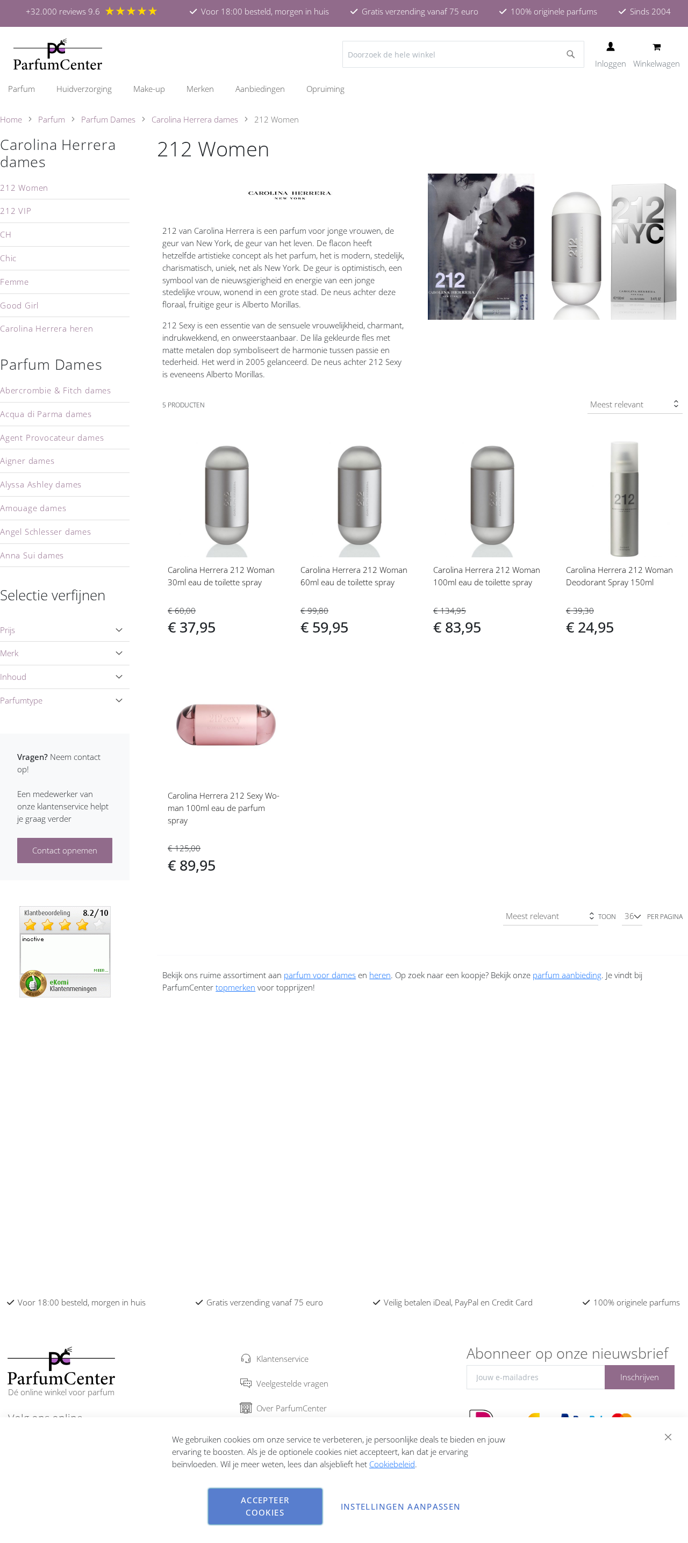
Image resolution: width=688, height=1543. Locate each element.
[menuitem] (27, 89)
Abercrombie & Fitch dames (55, 390)
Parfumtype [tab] (21, 700)
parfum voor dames (320, 975)
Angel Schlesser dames (45, 531)
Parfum (51, 119)
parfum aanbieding (567, 975)
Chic (8, 258)
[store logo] (57, 54)
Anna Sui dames (32, 555)
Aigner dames (27, 460)
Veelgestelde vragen (292, 1383)
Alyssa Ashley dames (41, 484)
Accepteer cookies (265, 1506)
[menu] (344, 89)
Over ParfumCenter (291, 1408)
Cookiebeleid (392, 1464)
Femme (14, 281)
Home (11, 119)
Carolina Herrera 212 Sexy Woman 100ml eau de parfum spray (224, 808)
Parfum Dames (108, 119)
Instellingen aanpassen (401, 1506)
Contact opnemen (64, 850)
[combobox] (463, 54)
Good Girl (19, 305)
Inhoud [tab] (13, 676)
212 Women (24, 187)
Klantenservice (282, 1358)
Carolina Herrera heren (47, 328)
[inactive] (65, 950)
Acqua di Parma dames (46, 413)
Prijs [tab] (7, 630)
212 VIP (16, 210)
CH (6, 234)
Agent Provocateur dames (52, 437)
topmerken (235, 987)
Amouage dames (33, 508)
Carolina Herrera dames (195, 119)
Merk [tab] (9, 653)
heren (380, 975)
